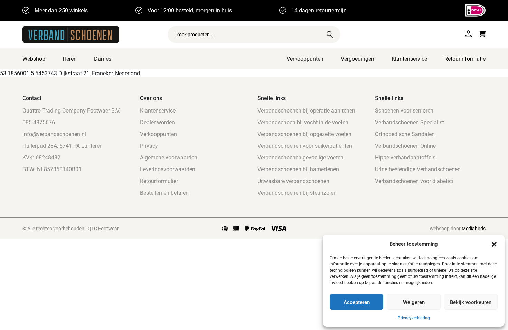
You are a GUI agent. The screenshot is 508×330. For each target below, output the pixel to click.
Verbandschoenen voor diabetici (414, 180)
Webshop (33, 58)
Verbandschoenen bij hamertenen (298, 169)
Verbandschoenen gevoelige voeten (300, 157)
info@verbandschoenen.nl (54, 133)
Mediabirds (474, 228)
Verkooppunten (304, 58)
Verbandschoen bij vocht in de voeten (302, 122)
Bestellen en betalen (164, 192)
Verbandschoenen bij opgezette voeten (304, 133)
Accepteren (357, 302)
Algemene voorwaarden (168, 157)
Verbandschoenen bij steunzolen (297, 192)
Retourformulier (159, 180)
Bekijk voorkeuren (470, 302)
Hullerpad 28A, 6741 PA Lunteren (62, 145)
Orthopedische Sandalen (405, 133)
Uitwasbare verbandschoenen (293, 180)
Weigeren (414, 302)
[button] (494, 243)
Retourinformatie (465, 58)
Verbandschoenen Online (405, 145)
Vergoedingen (357, 58)
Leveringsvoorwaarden (167, 169)
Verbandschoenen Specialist (409, 122)
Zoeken (330, 34)
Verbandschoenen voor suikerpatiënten (304, 145)
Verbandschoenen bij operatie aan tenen (306, 110)
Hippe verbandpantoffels (405, 157)
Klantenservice (409, 58)
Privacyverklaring (414, 317)
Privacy (149, 145)
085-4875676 (38, 122)
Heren (70, 58)
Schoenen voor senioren (404, 110)
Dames (102, 58)
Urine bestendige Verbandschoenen (418, 169)
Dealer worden (157, 122)
